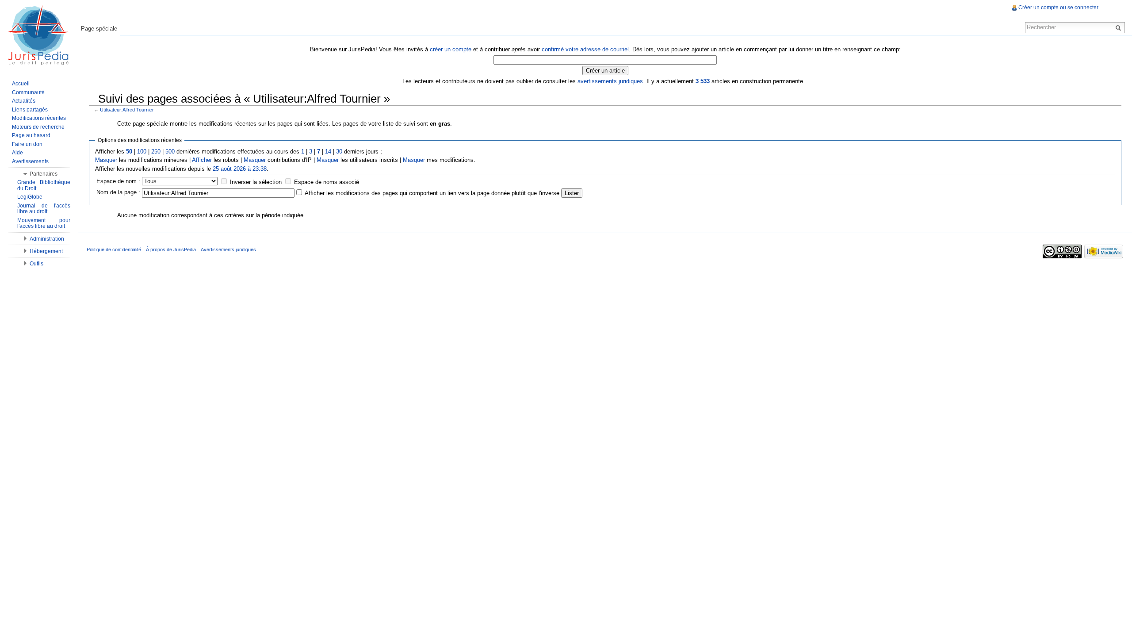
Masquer (106, 160)
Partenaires (43, 174)
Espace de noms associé (326, 182)
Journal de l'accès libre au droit (43, 209)
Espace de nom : (118, 181)
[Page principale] (39, 35)
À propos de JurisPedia (171, 249)
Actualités (23, 101)
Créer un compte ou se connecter (1058, 7)
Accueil (21, 84)
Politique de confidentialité (114, 249)
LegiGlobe (29, 197)
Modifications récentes (39, 118)
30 (339, 151)
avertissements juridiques (610, 81)
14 (328, 151)
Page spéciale (99, 28)
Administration (47, 239)
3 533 (703, 81)
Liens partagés (30, 110)
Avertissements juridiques (228, 249)
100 (141, 151)
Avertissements (30, 161)
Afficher (202, 160)
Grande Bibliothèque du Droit (43, 185)
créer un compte (450, 49)
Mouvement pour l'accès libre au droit (43, 223)
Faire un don (27, 144)
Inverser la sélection (256, 182)
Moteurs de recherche (38, 127)
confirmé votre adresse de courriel (585, 49)
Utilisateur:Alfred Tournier (127, 109)
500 (170, 151)
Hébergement (46, 251)
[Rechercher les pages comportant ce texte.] (1119, 27)
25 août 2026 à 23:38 (240, 168)
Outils (36, 264)
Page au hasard (31, 135)
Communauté (28, 92)
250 (156, 151)
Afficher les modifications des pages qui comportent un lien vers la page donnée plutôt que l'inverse (432, 193)
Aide (17, 153)
